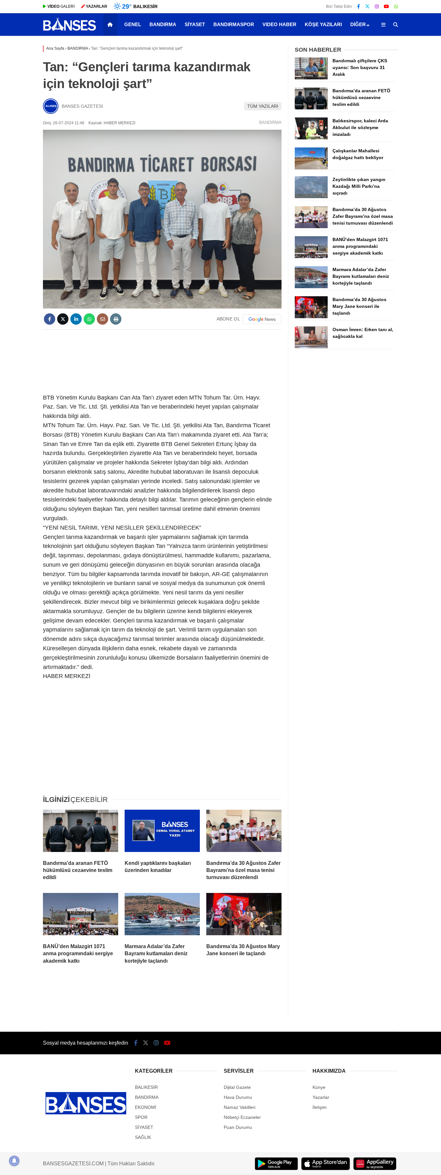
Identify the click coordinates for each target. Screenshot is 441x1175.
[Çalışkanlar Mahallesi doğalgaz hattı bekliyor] (311, 167)
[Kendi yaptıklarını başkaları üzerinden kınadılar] (162, 832)
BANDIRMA (162, 24)
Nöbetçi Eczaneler (242, 1117)
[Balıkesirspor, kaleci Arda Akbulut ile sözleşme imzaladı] (311, 137)
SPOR (141, 1117)
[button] (111, 24)
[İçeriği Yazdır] (115, 319)
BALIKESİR (146, 1087)
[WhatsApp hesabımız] (396, 6)
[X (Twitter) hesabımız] (367, 6)
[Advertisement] (162, 360)
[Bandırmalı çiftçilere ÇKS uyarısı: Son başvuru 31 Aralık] (311, 77)
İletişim (320, 1107)
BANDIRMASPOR (233, 24)
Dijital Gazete (237, 1087)
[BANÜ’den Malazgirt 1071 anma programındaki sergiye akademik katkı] (80, 915)
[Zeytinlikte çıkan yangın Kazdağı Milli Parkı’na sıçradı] (311, 196)
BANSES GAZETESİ (82, 106)
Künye (319, 1087)
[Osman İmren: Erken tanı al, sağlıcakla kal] (311, 346)
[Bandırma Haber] (69, 30)
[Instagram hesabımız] (377, 6)
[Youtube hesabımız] (386, 6)
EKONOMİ (145, 1107)
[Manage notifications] (14, 1161)
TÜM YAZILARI (262, 106)
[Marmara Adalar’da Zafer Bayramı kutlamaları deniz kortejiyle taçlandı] (162, 915)
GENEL (132, 24)
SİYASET (195, 24)
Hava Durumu (238, 1097)
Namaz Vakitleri (239, 1107)
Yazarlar (321, 1097)
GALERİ (61, 6)
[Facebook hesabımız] (358, 6)
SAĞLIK (143, 1137)
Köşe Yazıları (323, 24)
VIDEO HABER (279, 24)
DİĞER (358, 24)
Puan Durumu (238, 1127)
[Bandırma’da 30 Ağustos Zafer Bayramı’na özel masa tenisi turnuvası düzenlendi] (244, 832)
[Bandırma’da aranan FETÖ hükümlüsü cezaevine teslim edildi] (80, 832)
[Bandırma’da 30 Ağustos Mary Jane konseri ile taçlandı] (244, 915)
